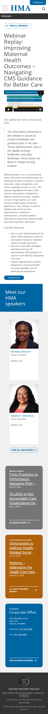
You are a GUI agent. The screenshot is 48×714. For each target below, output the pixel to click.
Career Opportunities (23, 693)
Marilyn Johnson (21, 351)
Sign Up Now (24, 702)
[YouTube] (27, 695)
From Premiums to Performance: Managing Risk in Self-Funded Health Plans (24, 483)
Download (14, 278)
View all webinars (18, 26)
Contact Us (39, 693)
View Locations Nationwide (21, 660)
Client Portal (7, 693)
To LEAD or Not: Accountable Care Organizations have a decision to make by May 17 (24, 503)
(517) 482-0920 (20, 634)
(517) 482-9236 (25, 629)
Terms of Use (34, 689)
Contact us (38, 2)
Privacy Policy (24, 689)
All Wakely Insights (18, 523)
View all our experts (22, 450)
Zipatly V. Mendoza (22, 415)
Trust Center (13, 689)
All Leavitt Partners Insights (18, 590)
